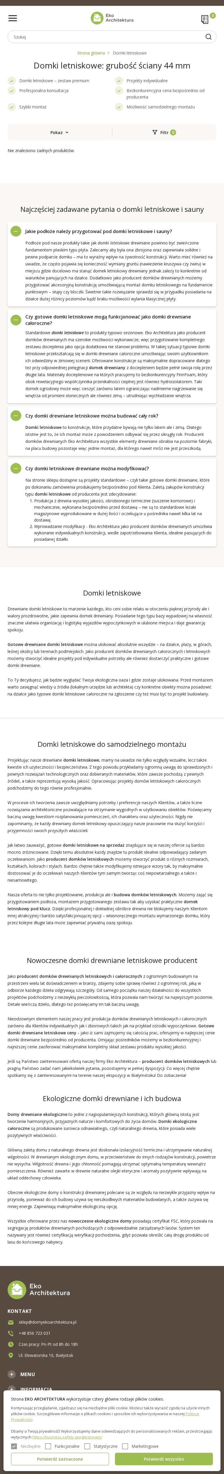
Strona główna (91, 53)
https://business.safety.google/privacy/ (67, 1437)
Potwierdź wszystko (164, 1459)
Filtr (164, 132)
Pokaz (56, 132)
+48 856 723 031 (34, 1333)
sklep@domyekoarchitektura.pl (47, 1322)
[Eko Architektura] (112, 18)
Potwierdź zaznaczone (60, 1459)
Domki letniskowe (130, 53)
